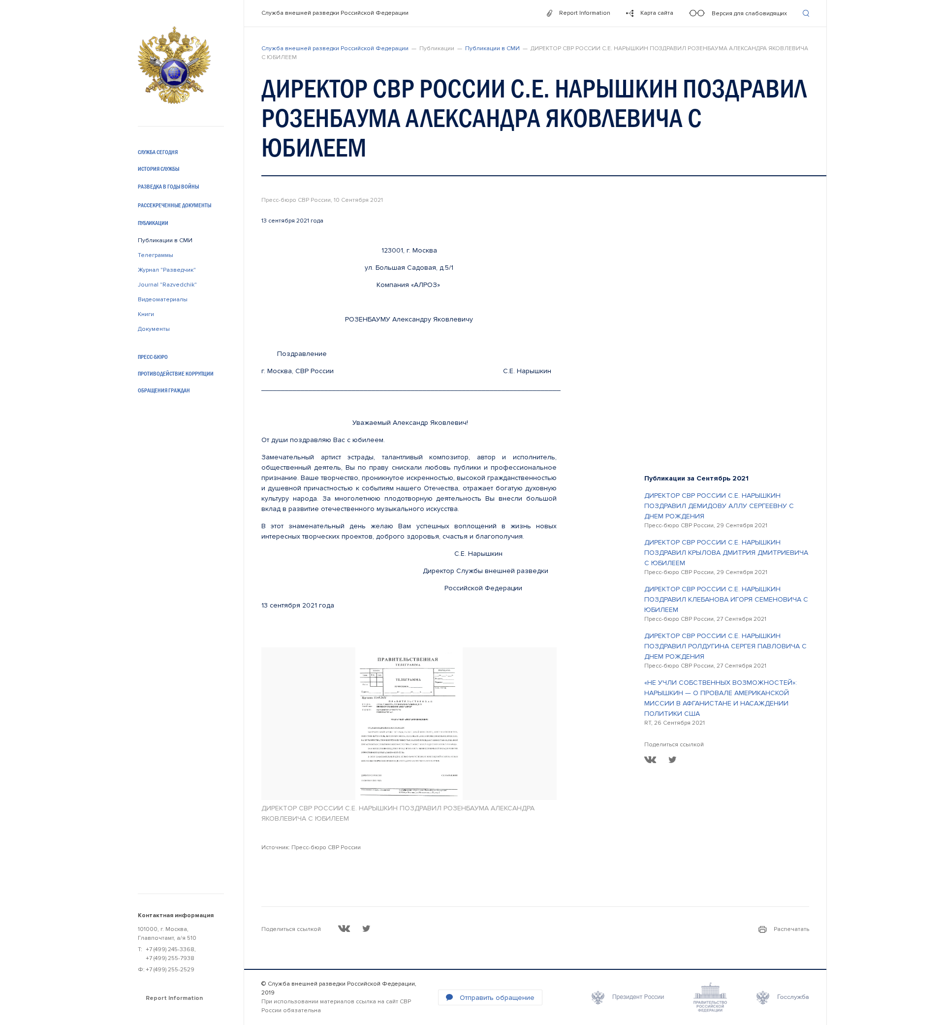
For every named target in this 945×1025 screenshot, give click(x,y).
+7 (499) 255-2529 (170, 969)
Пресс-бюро (153, 356)
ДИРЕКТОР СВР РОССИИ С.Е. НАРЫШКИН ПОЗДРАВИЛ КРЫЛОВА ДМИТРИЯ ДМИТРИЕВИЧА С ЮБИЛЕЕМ (726, 552)
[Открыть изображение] (409, 723)
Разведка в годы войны (168, 186)
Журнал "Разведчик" (167, 270)
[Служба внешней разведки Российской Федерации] (174, 65)
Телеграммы (155, 255)
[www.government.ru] (710, 997)
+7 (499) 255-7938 (170, 958)
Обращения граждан (164, 390)
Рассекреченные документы (174, 205)
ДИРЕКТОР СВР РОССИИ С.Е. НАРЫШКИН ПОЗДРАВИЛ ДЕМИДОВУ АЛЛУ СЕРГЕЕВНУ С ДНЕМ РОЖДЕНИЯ (719, 505)
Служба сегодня (158, 152)
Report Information (174, 998)
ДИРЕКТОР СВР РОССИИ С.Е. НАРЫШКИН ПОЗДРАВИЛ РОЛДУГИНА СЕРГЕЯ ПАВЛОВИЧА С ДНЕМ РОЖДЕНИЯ (725, 646)
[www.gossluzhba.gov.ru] (782, 997)
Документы (154, 329)
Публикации (153, 223)
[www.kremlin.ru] (628, 997)
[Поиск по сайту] (806, 13)
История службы (158, 168)
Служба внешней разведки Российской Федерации (335, 13)
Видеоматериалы (163, 299)
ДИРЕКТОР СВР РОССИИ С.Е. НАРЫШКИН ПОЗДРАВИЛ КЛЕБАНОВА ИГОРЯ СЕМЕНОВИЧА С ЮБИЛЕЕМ (726, 599)
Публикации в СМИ (165, 240)
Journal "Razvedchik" (167, 284)
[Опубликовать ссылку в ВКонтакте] (650, 759)
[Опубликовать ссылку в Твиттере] (672, 759)
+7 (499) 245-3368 (170, 949)
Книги (146, 314)
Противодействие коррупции (176, 373)
